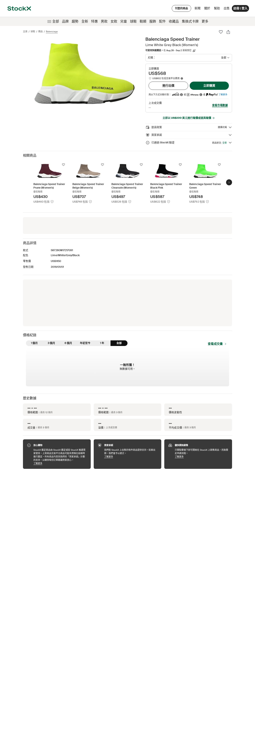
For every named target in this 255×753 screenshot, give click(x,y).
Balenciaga (52, 31)
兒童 (123, 21)
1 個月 (34, 343)
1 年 (102, 343)
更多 (205, 21)
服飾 (152, 21)
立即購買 (209, 86)
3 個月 (51, 343)
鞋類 (143, 21)
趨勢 (75, 21)
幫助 (217, 8)
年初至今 (85, 343)
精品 (40, 31)
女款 (114, 21)
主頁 (25, 31)
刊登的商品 (181, 8)
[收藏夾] (221, 32)
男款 (104, 21)
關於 (208, 9)
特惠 (94, 21)
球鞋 (133, 21)
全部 (55, 21)
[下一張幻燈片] (229, 182)
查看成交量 (215, 344)
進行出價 (168, 86)
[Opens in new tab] (181, 95)
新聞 (197, 8)
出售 (227, 8)
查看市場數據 (220, 105)
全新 (84, 21)
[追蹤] (63, 164)
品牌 (65, 21)
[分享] (228, 32)
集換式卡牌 (190, 21)
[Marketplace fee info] (181, 78)
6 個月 (68, 343)
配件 (162, 21)
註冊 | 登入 (240, 8)
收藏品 (174, 21)
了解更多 (222, 94)
